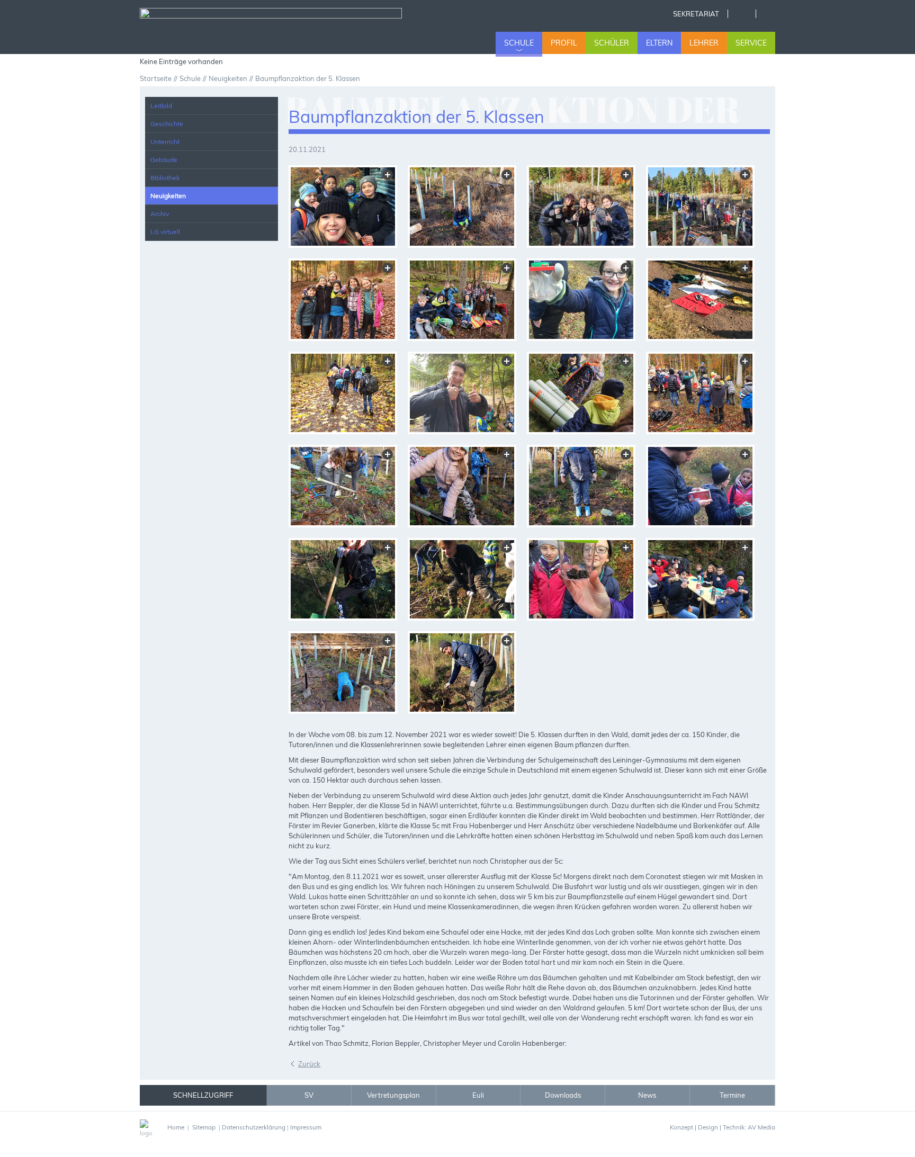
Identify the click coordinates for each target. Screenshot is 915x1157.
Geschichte (166, 124)
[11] (581, 393)
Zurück (309, 1064)
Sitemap (204, 1127)
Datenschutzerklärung (253, 1127)
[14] (462, 486)
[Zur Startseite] (271, 28)
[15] (581, 486)
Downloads (563, 1095)
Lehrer (704, 43)
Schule (519, 43)
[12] (700, 393)
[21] (343, 672)
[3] (581, 206)
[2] (462, 206)
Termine (732, 1095)
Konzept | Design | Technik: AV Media (722, 1127)
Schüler (611, 43)
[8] (700, 299)
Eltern (659, 43)
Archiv (159, 214)
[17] (343, 579)
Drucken (770, 14)
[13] (343, 486)
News (647, 1095)
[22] (462, 672)
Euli (478, 1095)
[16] (700, 486)
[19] (581, 579)
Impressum (305, 1127)
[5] (343, 299)
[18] (462, 579)
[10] (462, 393)
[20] (700, 579)
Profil (564, 43)
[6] (462, 299)
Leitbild (161, 106)
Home (742, 14)
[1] (343, 206)
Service (751, 43)
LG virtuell (165, 232)
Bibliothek (165, 178)
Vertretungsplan (393, 1095)
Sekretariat (696, 14)
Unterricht (165, 142)
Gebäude (163, 160)
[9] (343, 393)
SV (308, 1095)
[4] (700, 206)
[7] (581, 299)
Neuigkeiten (168, 196)
